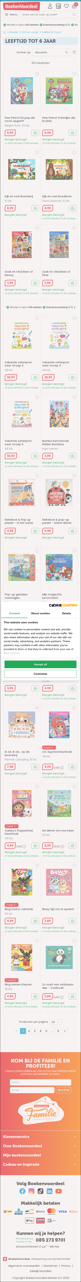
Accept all (40, 664)
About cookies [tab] (40, 613)
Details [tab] (66, 613)
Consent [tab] (14, 613)
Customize (40, 673)
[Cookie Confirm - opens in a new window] (63, 605)
